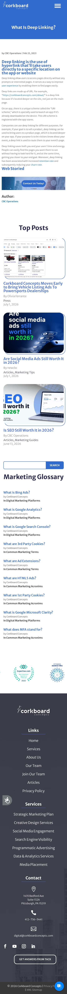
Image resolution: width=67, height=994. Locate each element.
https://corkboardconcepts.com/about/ (23, 95)
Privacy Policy (52, 986)
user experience (10, 85)
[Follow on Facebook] (5, 946)
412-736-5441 (33, 919)
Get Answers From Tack (35, 959)
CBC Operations (13, 53)
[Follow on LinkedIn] (33, 946)
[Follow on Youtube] (14, 946)
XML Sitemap (34, 989)
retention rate (46, 161)
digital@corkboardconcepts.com (33, 935)
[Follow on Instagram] (24, 946)
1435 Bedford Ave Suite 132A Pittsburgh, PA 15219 (33, 899)
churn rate (36, 164)
